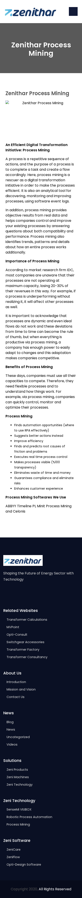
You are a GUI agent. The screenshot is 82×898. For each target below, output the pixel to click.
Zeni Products (17, 769)
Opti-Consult (17, 634)
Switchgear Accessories (25, 642)
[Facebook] (5, 593)
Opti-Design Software (24, 864)
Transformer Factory (23, 649)
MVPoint (13, 627)
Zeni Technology (20, 784)
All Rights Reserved (55, 889)
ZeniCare (14, 849)
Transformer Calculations (27, 619)
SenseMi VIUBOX (19, 809)
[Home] (30, 11)
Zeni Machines (18, 777)
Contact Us (15, 697)
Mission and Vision (21, 689)
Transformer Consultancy (27, 657)
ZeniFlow (13, 857)
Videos (12, 744)
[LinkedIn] (24, 593)
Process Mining (18, 824)
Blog (10, 722)
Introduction (16, 682)
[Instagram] (14, 593)
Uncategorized (18, 737)
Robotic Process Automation (29, 817)
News (11, 729)
